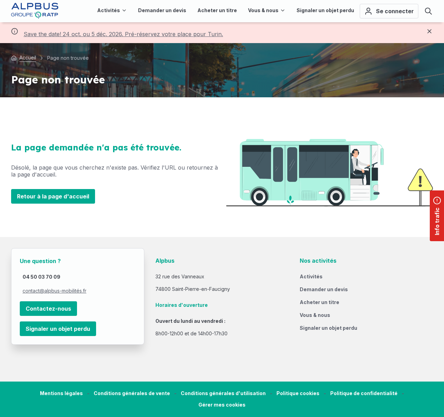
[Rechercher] (428, 11)
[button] (222, 405)
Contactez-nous (48, 308)
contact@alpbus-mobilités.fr (54, 291)
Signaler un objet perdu (58, 328)
